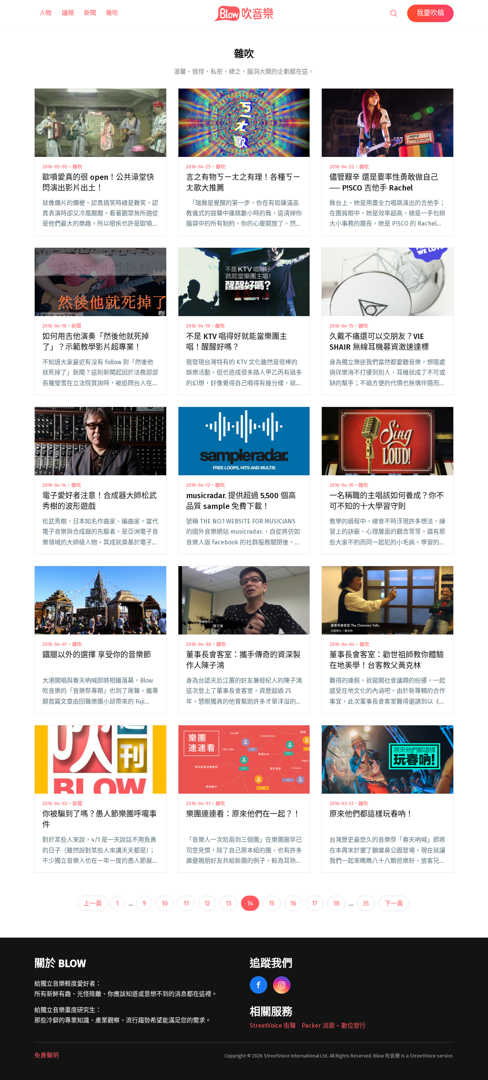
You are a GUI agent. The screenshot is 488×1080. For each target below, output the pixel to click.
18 (336, 903)
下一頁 (394, 903)
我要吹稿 (430, 13)
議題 (68, 12)
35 (366, 903)
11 (186, 903)
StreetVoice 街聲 (273, 1025)
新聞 (90, 12)
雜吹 (112, 12)
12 (207, 903)
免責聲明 (46, 1055)
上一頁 (92, 903)
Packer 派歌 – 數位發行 (334, 1025)
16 (293, 903)
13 (228, 903)
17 (315, 903)
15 (271, 903)
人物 (45, 12)
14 (250, 903)
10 (165, 903)
